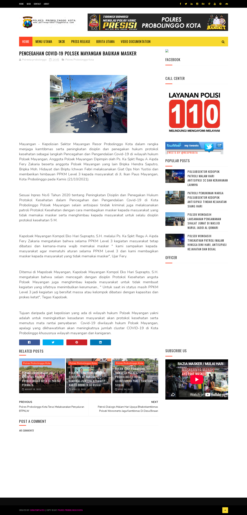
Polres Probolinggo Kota (79, 59)
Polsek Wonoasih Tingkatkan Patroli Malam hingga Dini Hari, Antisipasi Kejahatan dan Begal (207, 242)
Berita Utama (105, 41)
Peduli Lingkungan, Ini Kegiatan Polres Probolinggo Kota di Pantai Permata (41, 379)
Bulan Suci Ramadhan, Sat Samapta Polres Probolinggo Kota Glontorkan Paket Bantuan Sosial (134, 377)
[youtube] (214, 4)
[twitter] (186, 4)
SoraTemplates (37, 510)
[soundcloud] (226, 4)
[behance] (203, 4)
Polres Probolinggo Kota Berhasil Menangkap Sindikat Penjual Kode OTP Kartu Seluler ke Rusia (87, 379)
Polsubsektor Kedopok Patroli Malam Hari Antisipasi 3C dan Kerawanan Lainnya (208, 178)
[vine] (209, 4)
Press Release (80, 41)
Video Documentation (136, 41)
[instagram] (197, 4)
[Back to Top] (225, 510)
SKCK (29, 3)
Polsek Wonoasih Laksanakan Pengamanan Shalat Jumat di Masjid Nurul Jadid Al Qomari (204, 221)
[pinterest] (220, 4)
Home (21, 3)
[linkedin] (191, 4)
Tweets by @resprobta (182, 152)
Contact (37, 3)
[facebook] (180, 4)
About (46, 3)
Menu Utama (44, 41)
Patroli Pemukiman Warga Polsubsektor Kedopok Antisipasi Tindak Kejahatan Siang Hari (207, 199)
